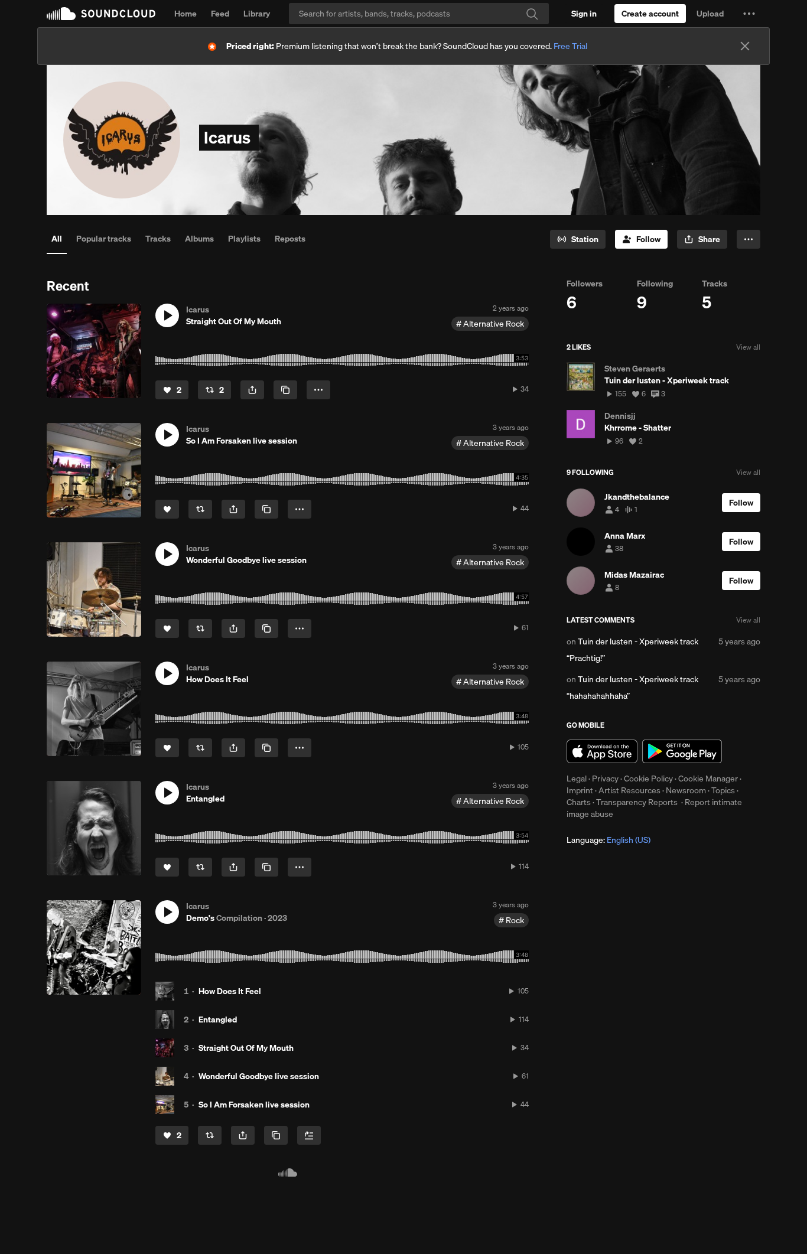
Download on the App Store (602, 751)
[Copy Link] (285, 389)
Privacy (605, 778)
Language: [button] (608, 839)
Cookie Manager (708, 778)
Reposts (290, 238)
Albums (199, 238)
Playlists (244, 238)
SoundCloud (101, 13)
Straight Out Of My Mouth (246, 1047)
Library (256, 13)
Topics (723, 790)
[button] (749, 13)
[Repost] (200, 509)
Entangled (218, 1019)
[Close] (744, 46)
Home (185, 13)
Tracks (158, 238)
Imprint (580, 790)
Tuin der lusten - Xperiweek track (638, 641)
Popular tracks (103, 238)
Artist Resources (629, 790)
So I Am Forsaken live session (254, 1104)
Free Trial (570, 46)
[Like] (167, 509)
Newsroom (686, 790)
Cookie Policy (648, 778)
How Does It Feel (230, 991)
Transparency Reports (637, 802)
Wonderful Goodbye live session (259, 1076)
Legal (577, 778)
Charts (579, 802)
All (56, 238)
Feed (220, 13)
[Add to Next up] (309, 1135)
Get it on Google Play (682, 751)
